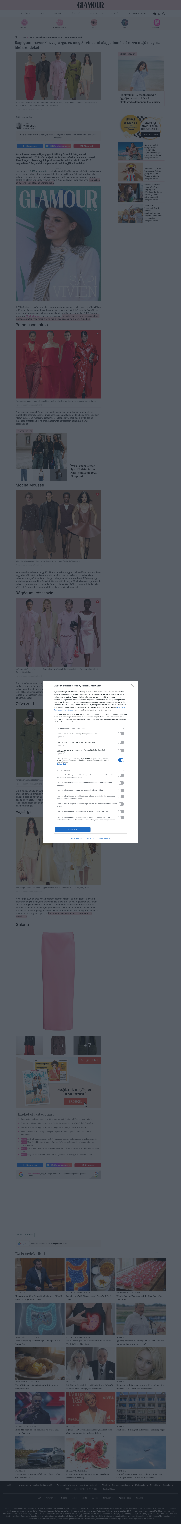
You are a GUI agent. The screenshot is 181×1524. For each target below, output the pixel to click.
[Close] (133, 686)
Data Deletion (76, 838)
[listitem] (90, 728)
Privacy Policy (104, 838)
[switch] (121, 733)
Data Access (90, 838)
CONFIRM (72, 829)
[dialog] (90, 762)
